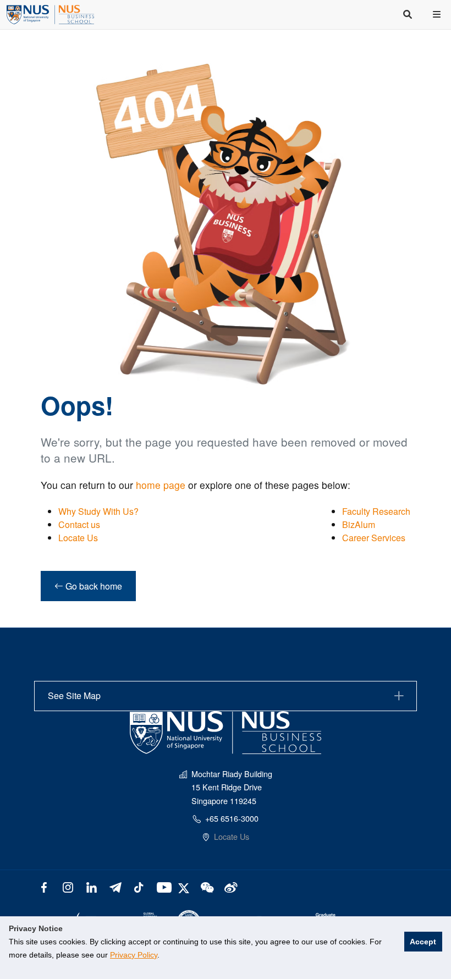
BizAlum (358, 524)
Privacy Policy (133, 954)
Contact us (79, 524)
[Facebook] (44, 886)
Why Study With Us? (98, 511)
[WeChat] (206, 886)
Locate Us (78, 537)
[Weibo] (229, 886)
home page (160, 485)
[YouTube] (162, 886)
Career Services (373, 537)
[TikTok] (138, 886)
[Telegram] (115, 886)
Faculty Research (376, 511)
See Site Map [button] (74, 695)
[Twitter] (185, 886)
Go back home (92, 586)
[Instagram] (68, 886)
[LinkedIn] (91, 886)
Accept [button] (423, 941)
